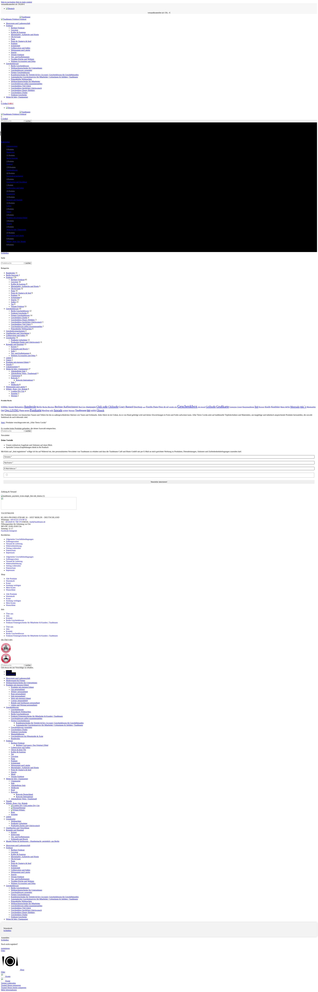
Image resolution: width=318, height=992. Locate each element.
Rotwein (14, 378)
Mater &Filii (285, 407)
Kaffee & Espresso (18, 32)
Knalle (268, 407)
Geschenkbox (187, 406)
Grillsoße (211, 406)
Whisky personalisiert (19, 692)
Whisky (22, 810)
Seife (13, 351)
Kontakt (9, 618)
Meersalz (295, 406)
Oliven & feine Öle (18, 750)
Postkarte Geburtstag (19, 340)
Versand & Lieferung (14, 544)
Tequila (9, 364)
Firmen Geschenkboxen (20, 72)
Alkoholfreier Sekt (18, 371)
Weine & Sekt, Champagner (17, 369)
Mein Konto (11, 588)
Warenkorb (10, 581)
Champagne (15, 376)
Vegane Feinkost (17, 55)
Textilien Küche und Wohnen (22, 59)
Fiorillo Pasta (152, 407)
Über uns (9, 614)
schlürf (65, 410)
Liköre (8, 358)
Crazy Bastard (126, 406)
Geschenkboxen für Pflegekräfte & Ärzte (27, 736)
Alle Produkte (11, 579)
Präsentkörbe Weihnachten (21, 79)
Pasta (13, 39)
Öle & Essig (15, 37)
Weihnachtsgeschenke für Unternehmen (26, 68)
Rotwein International (24, 380)
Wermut (14, 396)
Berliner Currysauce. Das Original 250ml (32, 745)
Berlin (39, 407)
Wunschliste (10, 590)
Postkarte (35, 410)
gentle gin (173, 407)
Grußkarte (222, 406)
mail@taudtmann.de (37, 522)
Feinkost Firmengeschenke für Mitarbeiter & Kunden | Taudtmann (32, 623)
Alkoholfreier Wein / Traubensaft (24, 373)
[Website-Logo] (10, 19)
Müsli (13, 774)
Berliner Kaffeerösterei (66, 406)
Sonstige (14, 393)
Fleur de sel (164, 407)
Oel (2, 410)
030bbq (4, 407)
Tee (12, 304)
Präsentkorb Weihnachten (21, 712)
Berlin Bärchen (48, 407)
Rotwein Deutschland (24, 794)
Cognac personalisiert (19, 701)
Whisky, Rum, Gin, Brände (16, 389)
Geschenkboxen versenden (21, 70)
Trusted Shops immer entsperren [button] (13, 988)
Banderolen (10, 273)
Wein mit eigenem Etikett (21, 698)
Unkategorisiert (12, 367)
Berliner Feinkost (17, 28)
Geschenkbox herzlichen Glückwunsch (26, 88)
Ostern (8, 360)
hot (256, 406)
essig (144, 407)
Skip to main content (24, 2)
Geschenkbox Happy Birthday (23, 90)
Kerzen (14, 347)
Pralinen (14, 43)
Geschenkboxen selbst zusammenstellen (26, 84)
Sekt (12, 382)
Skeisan (72, 410)
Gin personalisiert (18, 689)
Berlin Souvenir (12, 275)
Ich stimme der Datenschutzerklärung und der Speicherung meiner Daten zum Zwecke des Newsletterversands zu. (53, 475)
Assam (11, 407)
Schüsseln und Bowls (19, 349)
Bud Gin (82, 407)
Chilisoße (113, 406)
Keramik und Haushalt (15, 344)
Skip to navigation (8, 2)
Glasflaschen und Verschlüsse (17, 333)
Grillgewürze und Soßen (20, 48)
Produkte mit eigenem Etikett (17, 362)
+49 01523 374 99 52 (18, 520)
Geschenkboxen (12, 309)
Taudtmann (80, 410)
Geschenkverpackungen (15, 331)
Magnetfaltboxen (17, 734)
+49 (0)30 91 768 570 (13, 522)
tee (88, 410)
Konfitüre (275, 407)
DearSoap (138, 407)
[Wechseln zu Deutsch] (10, 8)
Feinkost (9, 277)
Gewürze (14, 30)
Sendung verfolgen (13, 585)
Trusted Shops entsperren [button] (11, 985)
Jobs (7, 616)
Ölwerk (100, 410)
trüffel (93, 410)
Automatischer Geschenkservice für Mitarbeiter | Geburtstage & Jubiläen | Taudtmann (44, 77)
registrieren (5, 948)
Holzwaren (15, 834)
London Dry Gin (17, 391)
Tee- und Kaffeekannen (20, 57)
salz (51, 410)
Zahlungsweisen (12, 541)
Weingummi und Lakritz (20, 50)
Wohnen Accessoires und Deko (23, 61)
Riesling (45, 410)
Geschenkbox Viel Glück (21, 86)
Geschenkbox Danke (19, 93)
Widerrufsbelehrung (13, 546)
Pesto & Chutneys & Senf (21, 41)
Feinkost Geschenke (19, 95)
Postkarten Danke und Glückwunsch (25, 342)
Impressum (10, 553)
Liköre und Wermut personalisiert (24, 705)
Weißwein (15, 385)
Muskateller (311, 407)
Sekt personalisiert (18, 696)
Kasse (8, 583)
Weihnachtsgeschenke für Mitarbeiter (25, 81)
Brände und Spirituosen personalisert (25, 703)
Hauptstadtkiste (248, 407)
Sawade (58, 410)
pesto (27, 410)
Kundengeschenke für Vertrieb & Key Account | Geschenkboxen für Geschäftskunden (45, 75)
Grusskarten (10, 338)
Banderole (30, 406)
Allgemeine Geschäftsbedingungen (19, 539)
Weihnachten (16, 821)
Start (3, 422)
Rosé (13, 790)
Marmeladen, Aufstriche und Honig (25, 34)
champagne (91, 407)
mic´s (303, 406)
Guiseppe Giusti (235, 407)
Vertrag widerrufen (13, 548)
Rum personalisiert (18, 694)
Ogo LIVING (12, 410)
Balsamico (19, 407)
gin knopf (201, 407)
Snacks (14, 52)
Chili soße (102, 406)
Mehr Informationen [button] (9, 990)
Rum (13, 812)
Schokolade (15, 46)
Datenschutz (11, 550)
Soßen (13, 302)
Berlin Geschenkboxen (20, 66)
